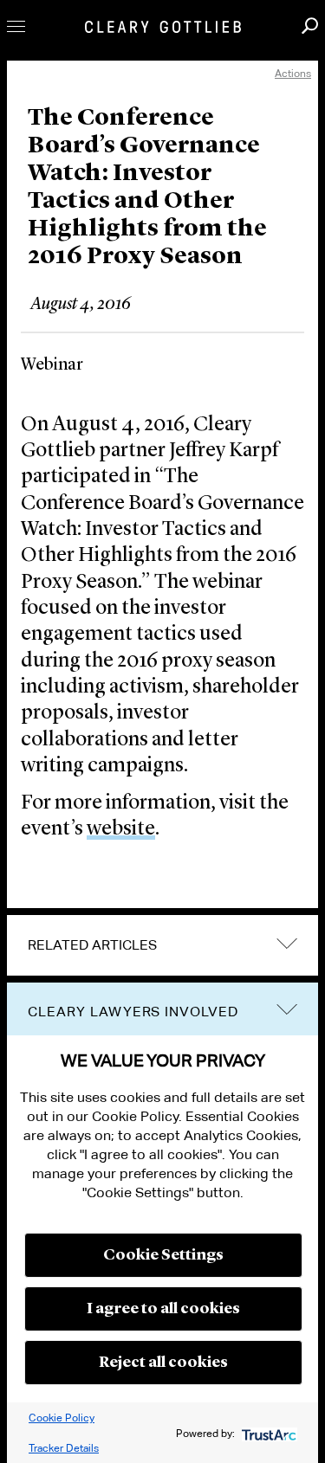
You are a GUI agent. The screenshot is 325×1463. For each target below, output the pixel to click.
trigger (286, 1009)
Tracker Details (64, 1447)
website (121, 829)
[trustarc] (267, 1433)
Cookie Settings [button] (163, 1255)
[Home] (163, 27)
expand (286, 943)
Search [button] (310, 25)
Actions (293, 73)
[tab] (162, 945)
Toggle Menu (16, 26)
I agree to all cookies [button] (163, 1309)
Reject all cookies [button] (163, 1362)
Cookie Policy (61, 1417)
